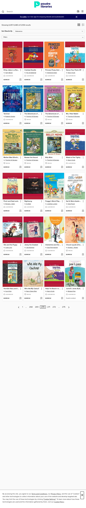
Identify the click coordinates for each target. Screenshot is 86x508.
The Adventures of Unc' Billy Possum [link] (32, 114)
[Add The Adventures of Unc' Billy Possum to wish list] (41, 123)
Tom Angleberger (31, 73)
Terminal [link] (7, 114)
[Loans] (78, 11)
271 (48, 307)
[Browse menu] (82, 11)
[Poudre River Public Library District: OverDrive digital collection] (43, 4)
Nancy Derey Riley (31, 291)
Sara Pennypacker (52, 247)
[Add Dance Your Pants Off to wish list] (83, 79)
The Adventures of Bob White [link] (53, 114)
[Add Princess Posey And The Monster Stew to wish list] (62, 79)
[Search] (3, 11)
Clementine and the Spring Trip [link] (53, 245)
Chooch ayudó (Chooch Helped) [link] (74, 245)
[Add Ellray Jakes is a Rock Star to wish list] (20, 79)
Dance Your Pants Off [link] (73, 70)
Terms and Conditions (39, 494)
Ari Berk (28, 204)
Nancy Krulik (71, 73)
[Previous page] (19, 307)
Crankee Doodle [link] (30, 70)
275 (63, 307)
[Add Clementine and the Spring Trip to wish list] (62, 254)
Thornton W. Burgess (32, 116)
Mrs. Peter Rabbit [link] (72, 114)
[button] (79, 25)
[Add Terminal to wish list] (20, 123)
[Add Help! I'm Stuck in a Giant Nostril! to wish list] (62, 298)
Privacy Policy (56, 494)
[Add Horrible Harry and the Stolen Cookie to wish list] (20, 298)
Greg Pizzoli (71, 204)
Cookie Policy (59, 502)
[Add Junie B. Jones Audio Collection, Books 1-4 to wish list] (83, 298)
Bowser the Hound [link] (31, 157)
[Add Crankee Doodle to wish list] (41, 79)
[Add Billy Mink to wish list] (62, 167)
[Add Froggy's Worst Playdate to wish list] (62, 211)
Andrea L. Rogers (73, 247)
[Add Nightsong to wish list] (41, 211)
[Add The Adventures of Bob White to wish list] (62, 123)
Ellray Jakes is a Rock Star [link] (12, 70)
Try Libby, (23, 17)
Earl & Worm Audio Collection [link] (74, 201)
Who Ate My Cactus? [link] (31, 289)
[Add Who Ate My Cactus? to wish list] (41, 298)
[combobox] (38, 11)
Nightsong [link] (28, 201)
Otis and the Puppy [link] (10, 245)
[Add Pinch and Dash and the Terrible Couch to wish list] (20, 211)
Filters (5, 37)
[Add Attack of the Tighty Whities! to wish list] (83, 167)
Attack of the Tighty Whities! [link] (74, 157)
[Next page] (69, 307)
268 (31, 307)
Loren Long (8, 247)
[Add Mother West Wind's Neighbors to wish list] (20, 167)
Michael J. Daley (10, 204)
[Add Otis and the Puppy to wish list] (20, 254)
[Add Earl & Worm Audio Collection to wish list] (83, 211)
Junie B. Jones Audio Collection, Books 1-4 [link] (74, 289)
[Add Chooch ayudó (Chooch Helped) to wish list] (83, 254)
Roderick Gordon (10, 116)
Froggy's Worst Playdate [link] (53, 201)
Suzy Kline (8, 291)
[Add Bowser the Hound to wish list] (41, 167)
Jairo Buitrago (30, 247)
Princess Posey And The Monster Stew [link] (53, 70)
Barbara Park (72, 291)
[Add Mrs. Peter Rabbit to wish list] (83, 123)
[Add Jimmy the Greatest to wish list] (41, 254)
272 (54, 307)
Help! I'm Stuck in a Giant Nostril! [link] (53, 289)
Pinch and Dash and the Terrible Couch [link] (12, 201)
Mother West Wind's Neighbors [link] (12, 157)
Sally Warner (9, 73)
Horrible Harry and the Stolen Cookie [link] (12, 289)
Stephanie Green (52, 73)
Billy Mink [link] (48, 157)
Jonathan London (52, 204)
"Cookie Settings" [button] (49, 499)
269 (36, 307)
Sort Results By (7, 31)
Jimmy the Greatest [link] (31, 245)
